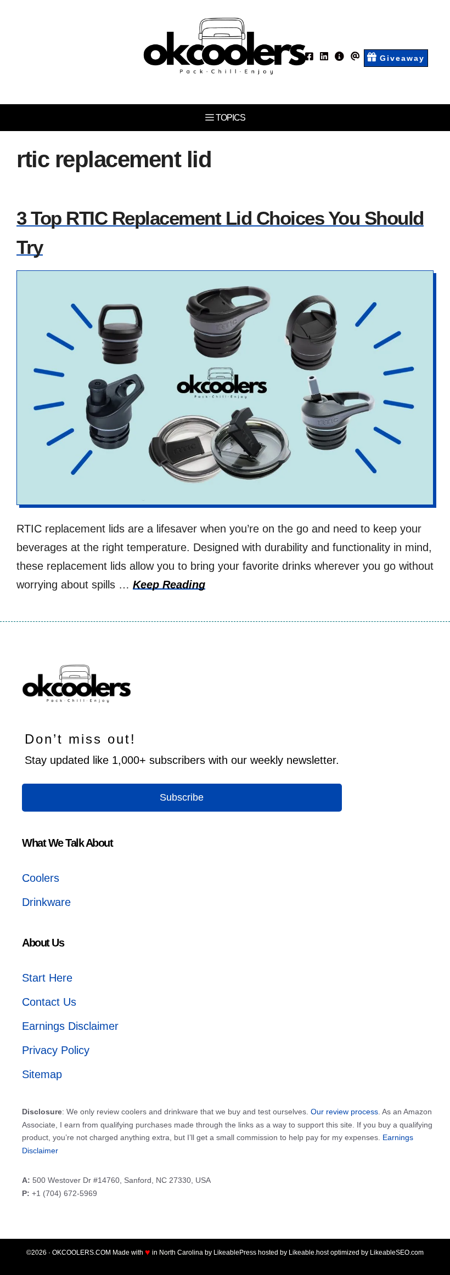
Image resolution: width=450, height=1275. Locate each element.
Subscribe (182, 797)
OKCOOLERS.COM (81, 1252)
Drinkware (46, 902)
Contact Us (49, 1002)
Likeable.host (309, 1252)
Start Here (47, 978)
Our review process (344, 1111)
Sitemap (42, 1074)
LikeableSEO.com (397, 1252)
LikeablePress (234, 1252)
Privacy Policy (55, 1050)
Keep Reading (169, 585)
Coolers (40, 878)
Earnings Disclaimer (70, 1026)
